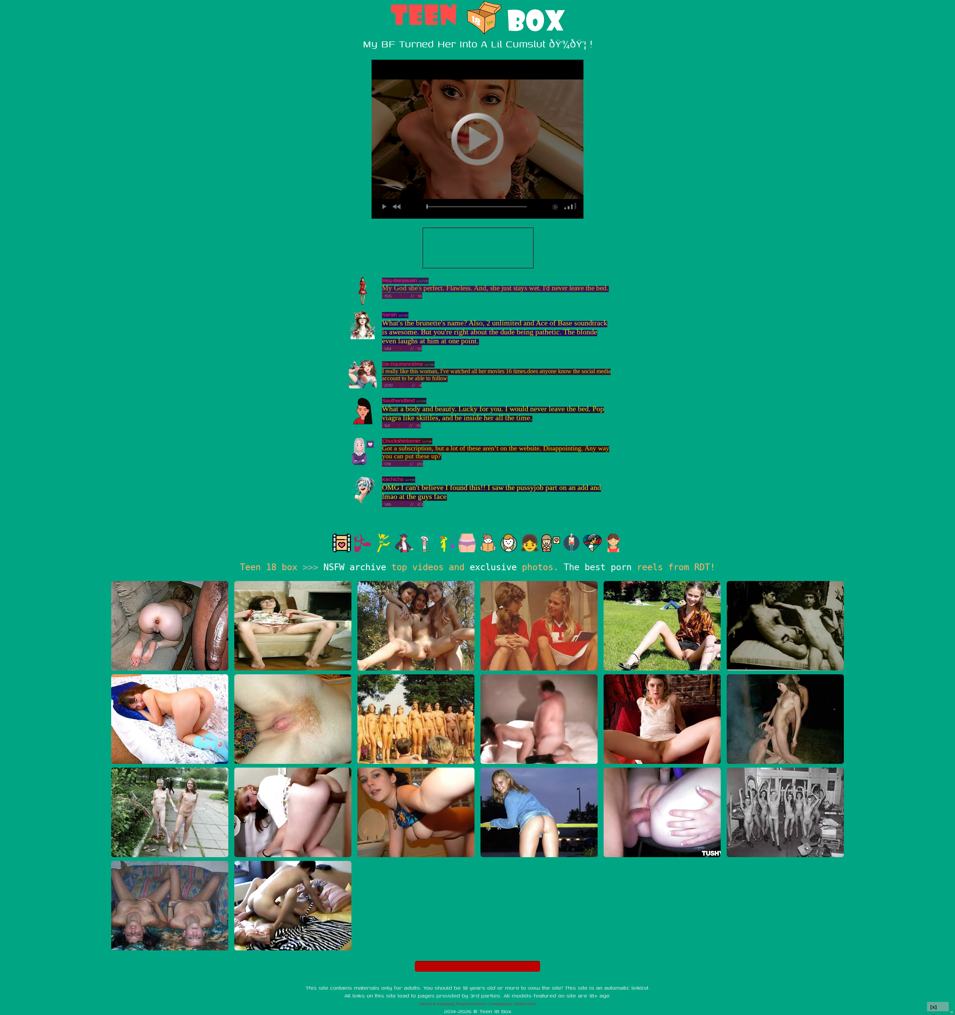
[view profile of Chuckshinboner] (363, 463)
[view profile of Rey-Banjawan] (363, 303)
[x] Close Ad (937, 1007)
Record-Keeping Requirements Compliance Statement (478, 1003)
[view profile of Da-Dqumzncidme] (363, 387)
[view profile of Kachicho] (363, 502)
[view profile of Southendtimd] (363, 423)
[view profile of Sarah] (363, 337)
